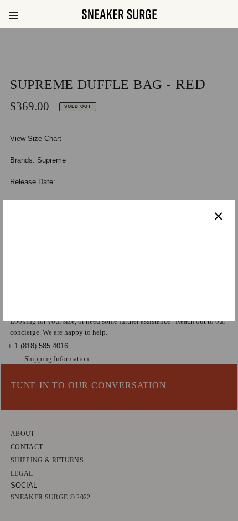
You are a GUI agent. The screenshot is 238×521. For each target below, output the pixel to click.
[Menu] (13, 14)
